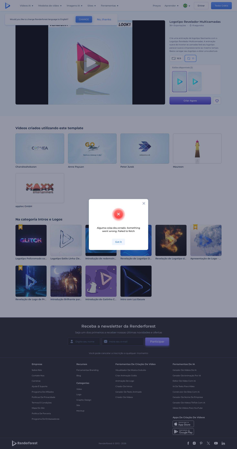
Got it (118, 241)
